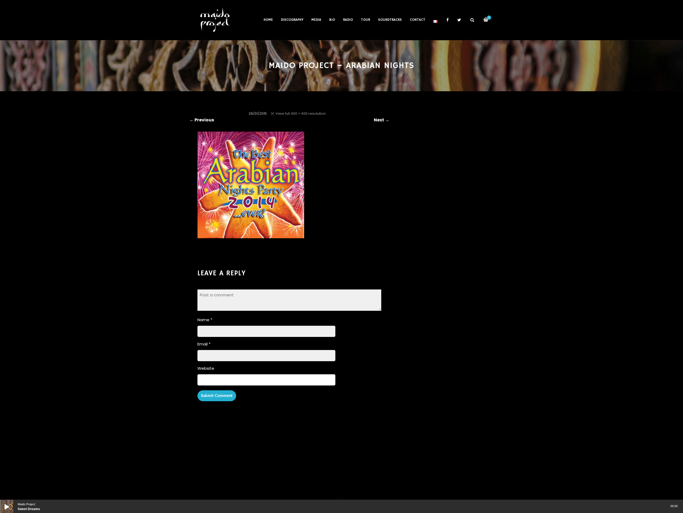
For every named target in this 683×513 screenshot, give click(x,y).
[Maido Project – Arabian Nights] (250, 235)
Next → (381, 120)
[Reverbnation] (342, 495)
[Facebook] (340, 495)
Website (205, 368)
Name (204, 320)
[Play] (2, 502)
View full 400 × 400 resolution (301, 113)
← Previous (201, 120)
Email (204, 344)
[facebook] (447, 20)
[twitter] (459, 20)
